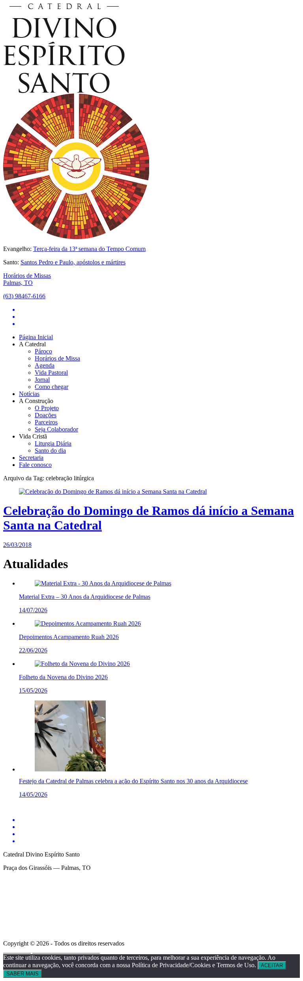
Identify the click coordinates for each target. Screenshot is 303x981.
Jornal (42, 379)
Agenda (44, 365)
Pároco (43, 351)
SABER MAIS (22, 974)
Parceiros (46, 422)
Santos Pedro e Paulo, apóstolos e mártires (73, 262)
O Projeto (47, 408)
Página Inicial (36, 337)
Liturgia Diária (53, 443)
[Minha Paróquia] (102, 938)
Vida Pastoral (51, 372)
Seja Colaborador (56, 429)
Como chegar (51, 386)
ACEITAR (272, 965)
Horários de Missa (57, 358)
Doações (45, 415)
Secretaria (31, 457)
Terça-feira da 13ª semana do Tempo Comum (89, 248)
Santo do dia (50, 450)
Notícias (29, 393)
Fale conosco (35, 464)
